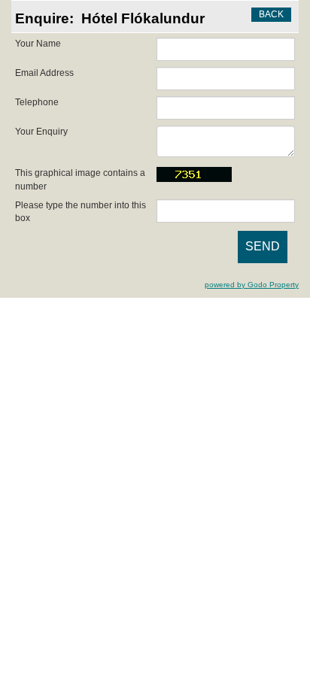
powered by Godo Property (252, 284)
